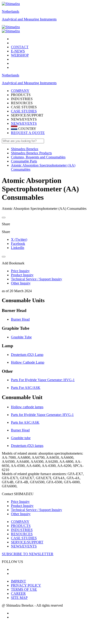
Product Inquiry (22, 506)
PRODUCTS (21, 526)
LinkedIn (17, 248)
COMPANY (20, 522)
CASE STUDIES (24, 111)
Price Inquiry (20, 502)
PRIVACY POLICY (26, 585)
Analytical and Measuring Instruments (29, 19)
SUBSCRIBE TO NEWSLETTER (27, 554)
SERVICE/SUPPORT (27, 542)
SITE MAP (19, 598)
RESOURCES (22, 534)
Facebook (18, 244)
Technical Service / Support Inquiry (36, 510)
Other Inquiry (21, 514)
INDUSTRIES (22, 530)
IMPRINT (18, 581)
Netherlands (10, 11)
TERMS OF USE (24, 589)
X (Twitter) (19, 239)
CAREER (18, 593)
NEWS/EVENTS (24, 123)
